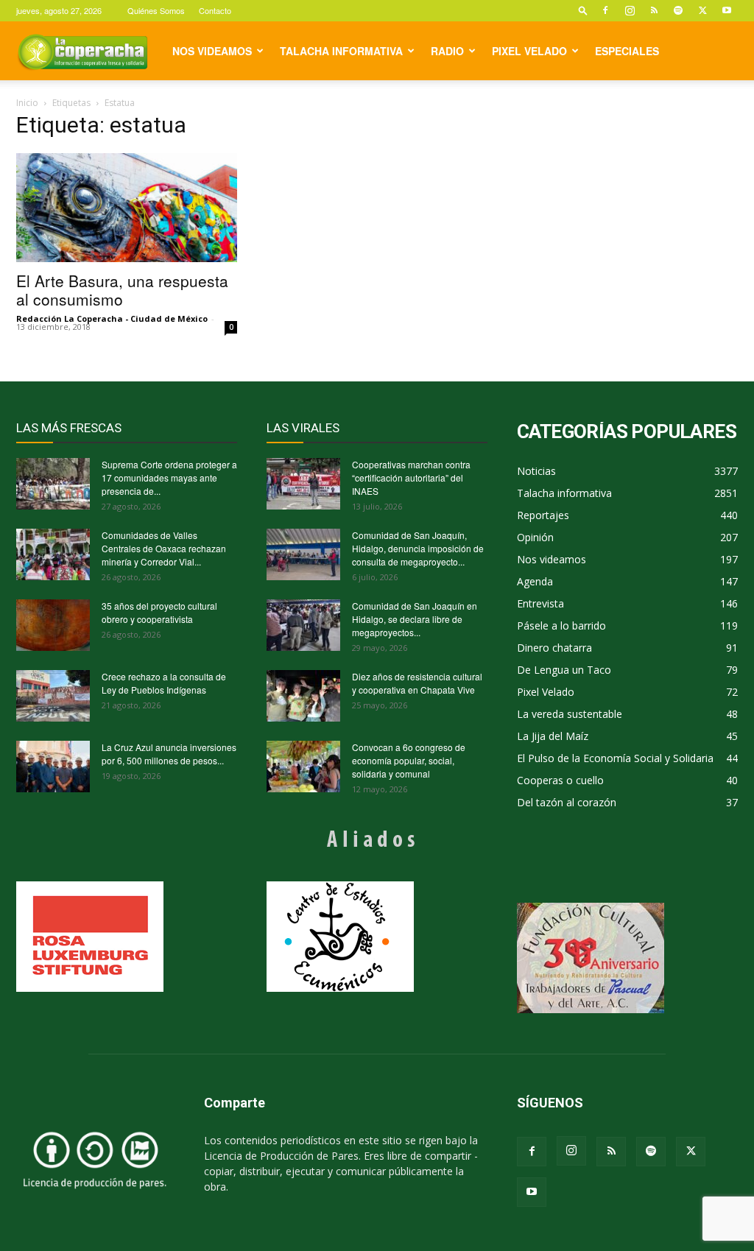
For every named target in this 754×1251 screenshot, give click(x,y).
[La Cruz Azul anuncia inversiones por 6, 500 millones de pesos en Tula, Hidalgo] (53, 766)
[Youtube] (727, 10)
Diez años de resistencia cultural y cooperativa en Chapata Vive (417, 683)
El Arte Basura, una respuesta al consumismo (122, 289)
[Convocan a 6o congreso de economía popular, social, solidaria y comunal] (303, 766)
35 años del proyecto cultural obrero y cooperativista (159, 612)
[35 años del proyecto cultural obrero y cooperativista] (53, 625)
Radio (447, 50)
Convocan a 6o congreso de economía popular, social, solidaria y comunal (408, 760)
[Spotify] (678, 10)
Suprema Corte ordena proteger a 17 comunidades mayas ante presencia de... (169, 477)
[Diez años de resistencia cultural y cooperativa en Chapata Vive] (303, 696)
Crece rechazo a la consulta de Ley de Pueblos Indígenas (164, 683)
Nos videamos (212, 50)
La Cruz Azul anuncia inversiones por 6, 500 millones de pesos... (169, 754)
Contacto (215, 10)
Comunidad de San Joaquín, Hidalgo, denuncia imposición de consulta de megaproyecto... (418, 548)
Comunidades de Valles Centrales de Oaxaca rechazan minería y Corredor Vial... (164, 548)
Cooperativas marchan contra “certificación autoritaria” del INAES (411, 477)
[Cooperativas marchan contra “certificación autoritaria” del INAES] (303, 484)
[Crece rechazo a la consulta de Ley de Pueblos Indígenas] (53, 696)
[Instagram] (630, 10)
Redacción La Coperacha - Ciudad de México (112, 318)
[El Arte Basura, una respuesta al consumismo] (126, 207)
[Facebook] (605, 10)
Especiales (627, 50)
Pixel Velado (529, 50)
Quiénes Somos (156, 10)
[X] (702, 10)
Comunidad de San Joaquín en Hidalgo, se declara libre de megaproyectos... (414, 618)
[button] (583, 9)
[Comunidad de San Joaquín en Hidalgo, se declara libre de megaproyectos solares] (303, 625)
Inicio (27, 102)
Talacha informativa (341, 50)
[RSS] (654, 10)
